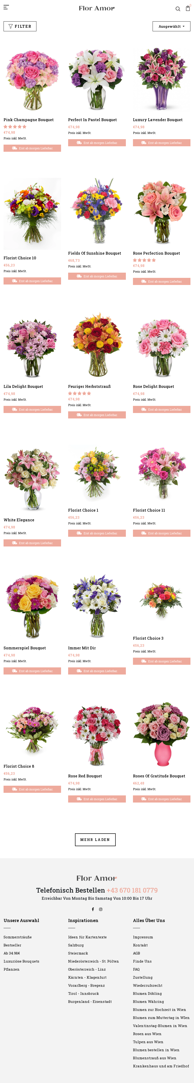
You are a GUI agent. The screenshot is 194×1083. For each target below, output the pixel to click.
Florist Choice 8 (19, 766)
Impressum (143, 937)
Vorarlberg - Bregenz (86, 985)
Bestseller (12, 945)
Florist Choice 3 (148, 638)
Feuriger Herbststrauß (89, 386)
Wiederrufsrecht (147, 985)
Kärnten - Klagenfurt (87, 977)
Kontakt (140, 945)
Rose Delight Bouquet (153, 386)
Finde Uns (142, 961)
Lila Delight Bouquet (23, 386)
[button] (15, 126)
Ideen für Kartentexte (87, 937)
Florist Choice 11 (149, 510)
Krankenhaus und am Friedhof (161, 1066)
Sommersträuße (18, 937)
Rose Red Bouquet (85, 775)
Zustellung (143, 977)
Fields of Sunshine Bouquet (94, 253)
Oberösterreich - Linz (87, 969)
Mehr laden (95, 839)
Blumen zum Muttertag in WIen (161, 1017)
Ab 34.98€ (12, 953)
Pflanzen (12, 969)
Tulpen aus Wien (148, 1041)
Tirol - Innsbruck (83, 993)
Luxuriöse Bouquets (21, 961)
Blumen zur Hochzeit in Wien (159, 1009)
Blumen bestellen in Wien (156, 1049)
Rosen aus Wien (147, 1033)
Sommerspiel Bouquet (25, 647)
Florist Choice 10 (20, 257)
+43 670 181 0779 (132, 890)
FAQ (136, 969)
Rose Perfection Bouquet (156, 253)
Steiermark (78, 953)
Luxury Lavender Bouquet (158, 119)
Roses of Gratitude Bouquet (159, 775)
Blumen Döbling (147, 993)
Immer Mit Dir (82, 647)
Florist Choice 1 (83, 510)
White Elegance (19, 519)
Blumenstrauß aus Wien (154, 1057)
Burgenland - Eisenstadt (90, 1001)
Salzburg (76, 945)
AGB (136, 953)
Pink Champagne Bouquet (29, 119)
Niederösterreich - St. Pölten (93, 961)
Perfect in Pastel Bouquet (92, 119)
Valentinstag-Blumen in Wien (160, 1025)
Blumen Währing (148, 1001)
